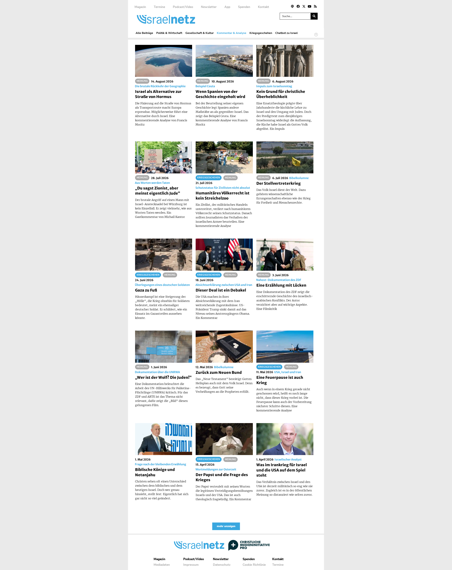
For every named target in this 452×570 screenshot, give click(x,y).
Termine (159, 7)
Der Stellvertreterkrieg (278, 183)
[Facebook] (298, 6)
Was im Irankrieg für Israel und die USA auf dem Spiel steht (281, 470)
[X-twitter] (304, 6)
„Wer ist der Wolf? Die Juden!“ (163, 377)
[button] (226, 526)
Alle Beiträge (144, 33)
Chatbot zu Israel (286, 33)
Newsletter (209, 7)
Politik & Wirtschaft (169, 33)
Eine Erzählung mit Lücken (281, 285)
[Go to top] (316, 36)
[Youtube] (309, 6)
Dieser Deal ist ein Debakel (221, 290)
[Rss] (315, 6)
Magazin (140, 7)
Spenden (244, 7)
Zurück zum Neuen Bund (219, 372)
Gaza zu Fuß (146, 290)
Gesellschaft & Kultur (199, 33)
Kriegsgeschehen (260, 33)
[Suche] (314, 16)
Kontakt (263, 7)
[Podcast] (292, 6)
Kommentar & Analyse (231, 33)
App (227, 7)
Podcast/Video (183, 7)
